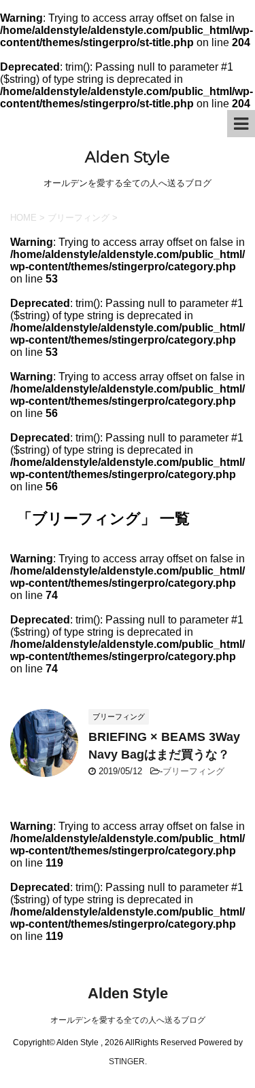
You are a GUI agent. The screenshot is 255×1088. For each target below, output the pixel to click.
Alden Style (127, 157)
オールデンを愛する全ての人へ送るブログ (127, 1020)
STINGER (127, 1061)
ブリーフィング (193, 771)
